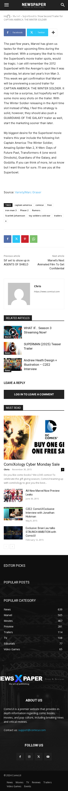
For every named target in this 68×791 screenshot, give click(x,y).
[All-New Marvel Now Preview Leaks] (13, 495)
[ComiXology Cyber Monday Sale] (34, 438)
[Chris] (9, 16)
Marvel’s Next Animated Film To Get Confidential (50, 264)
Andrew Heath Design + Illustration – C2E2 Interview (40, 364)
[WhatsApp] (33, 239)
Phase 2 (24, 210)
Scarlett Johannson (15, 215)
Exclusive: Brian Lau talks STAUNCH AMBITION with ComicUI (41, 532)
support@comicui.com (32, 730)
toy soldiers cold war (39, 215)
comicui (40, 205)
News (7, 353)
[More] (53, 32)
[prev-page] (6, 546)
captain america (23, 205)
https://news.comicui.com (47, 291)
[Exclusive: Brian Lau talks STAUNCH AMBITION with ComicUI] (13, 532)
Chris (17, 16)
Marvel (8, 337)
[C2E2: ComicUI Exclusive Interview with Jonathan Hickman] (13, 513)
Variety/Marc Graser (28, 192)
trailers (58, 215)
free (49, 205)
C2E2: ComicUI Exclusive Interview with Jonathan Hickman (40, 512)
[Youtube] (48, 756)
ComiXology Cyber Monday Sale (32, 464)
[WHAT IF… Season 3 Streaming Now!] (13, 332)
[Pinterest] (25, 239)
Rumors (36, 210)
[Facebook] (7, 239)
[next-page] (12, 546)
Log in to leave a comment (34, 394)
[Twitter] (16, 239)
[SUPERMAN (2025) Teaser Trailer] (13, 348)
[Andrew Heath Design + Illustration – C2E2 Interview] (13, 364)
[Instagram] (29, 756)
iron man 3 (10, 210)
